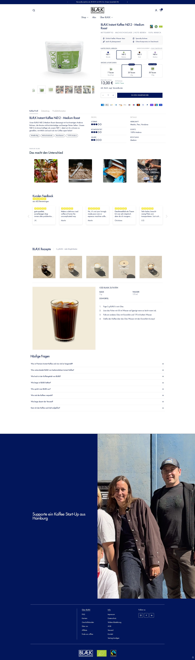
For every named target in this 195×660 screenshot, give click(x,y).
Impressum (111, 614)
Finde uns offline (87, 634)
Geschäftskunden (88, 622)
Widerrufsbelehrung (114, 622)
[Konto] (156, 10)
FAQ (83, 614)
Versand (110, 630)
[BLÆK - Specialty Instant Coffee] (97, 10)
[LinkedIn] (152, 615)
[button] (33, 10)
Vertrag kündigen (113, 638)
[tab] (44, 268)
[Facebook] (146, 615)
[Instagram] (141, 615)
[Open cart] (193, 657)
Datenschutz (112, 618)
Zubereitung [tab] (45, 111)
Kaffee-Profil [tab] (33, 111)
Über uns (85, 626)
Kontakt (110, 634)
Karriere (84, 618)
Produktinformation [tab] (59, 111)
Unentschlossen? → (150, 48)
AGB (109, 626)
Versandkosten (118, 88)
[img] (99, 199)
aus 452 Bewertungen (41, 201)
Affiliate (84, 630)
